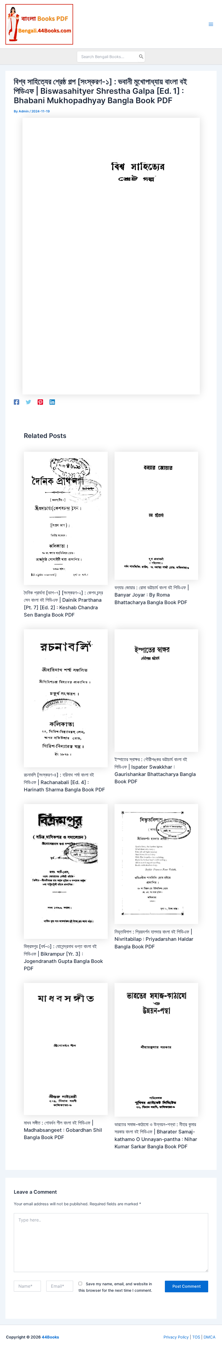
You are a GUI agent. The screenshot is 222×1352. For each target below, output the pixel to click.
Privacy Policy (176, 1337)
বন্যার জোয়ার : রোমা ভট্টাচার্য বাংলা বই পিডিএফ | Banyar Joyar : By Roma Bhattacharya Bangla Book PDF (152, 594)
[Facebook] (16, 402)
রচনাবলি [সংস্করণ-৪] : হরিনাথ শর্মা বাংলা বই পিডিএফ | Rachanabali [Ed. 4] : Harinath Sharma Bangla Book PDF (64, 782)
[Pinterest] (40, 402)
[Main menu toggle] (211, 24)
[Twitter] (28, 402)
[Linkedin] (52, 402)
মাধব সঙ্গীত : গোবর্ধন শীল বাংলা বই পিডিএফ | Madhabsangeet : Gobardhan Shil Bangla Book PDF (63, 1130)
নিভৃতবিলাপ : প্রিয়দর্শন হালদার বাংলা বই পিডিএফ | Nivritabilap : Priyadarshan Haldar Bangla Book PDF (154, 939)
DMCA (210, 1337)
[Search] (141, 56)
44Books (50, 1337)
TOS (196, 1337)
